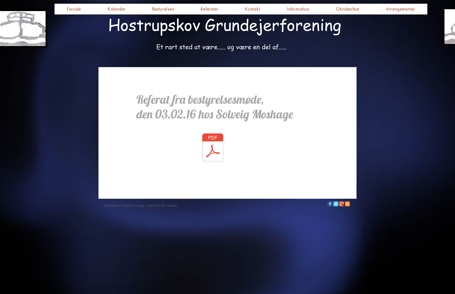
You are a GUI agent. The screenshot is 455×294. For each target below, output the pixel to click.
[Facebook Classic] (330, 203)
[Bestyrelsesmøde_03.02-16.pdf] (213, 148)
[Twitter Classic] (335, 203)
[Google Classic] (341, 203)
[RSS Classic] (347, 203)
